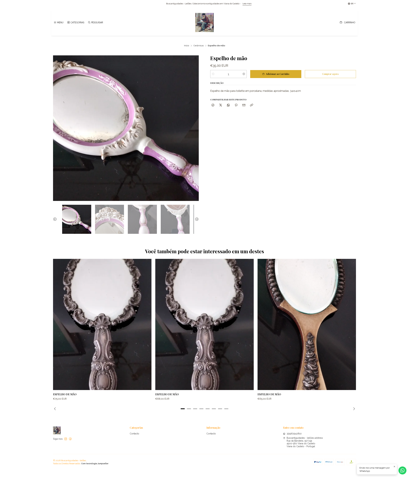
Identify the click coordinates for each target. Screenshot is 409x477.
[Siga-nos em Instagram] (65, 438)
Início (186, 46)
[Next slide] (196, 219)
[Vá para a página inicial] (204, 22)
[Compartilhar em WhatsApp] (228, 105)
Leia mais (176, 3)
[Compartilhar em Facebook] (213, 105)
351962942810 (294, 433)
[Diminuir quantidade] (213, 74)
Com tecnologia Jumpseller (94, 463)
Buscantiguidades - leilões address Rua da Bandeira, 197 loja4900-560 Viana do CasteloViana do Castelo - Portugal (305, 442)
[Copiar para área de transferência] (251, 105)
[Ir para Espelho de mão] (102, 324)
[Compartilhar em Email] (244, 105)
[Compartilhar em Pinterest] (236, 105)
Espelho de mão (65, 394)
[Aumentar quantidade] (244, 74)
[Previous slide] (55, 219)
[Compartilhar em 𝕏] (220, 105)
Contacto (134, 433)
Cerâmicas (198, 46)
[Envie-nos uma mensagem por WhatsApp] (402, 470)
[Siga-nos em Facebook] (70, 438)
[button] (183, 409)
